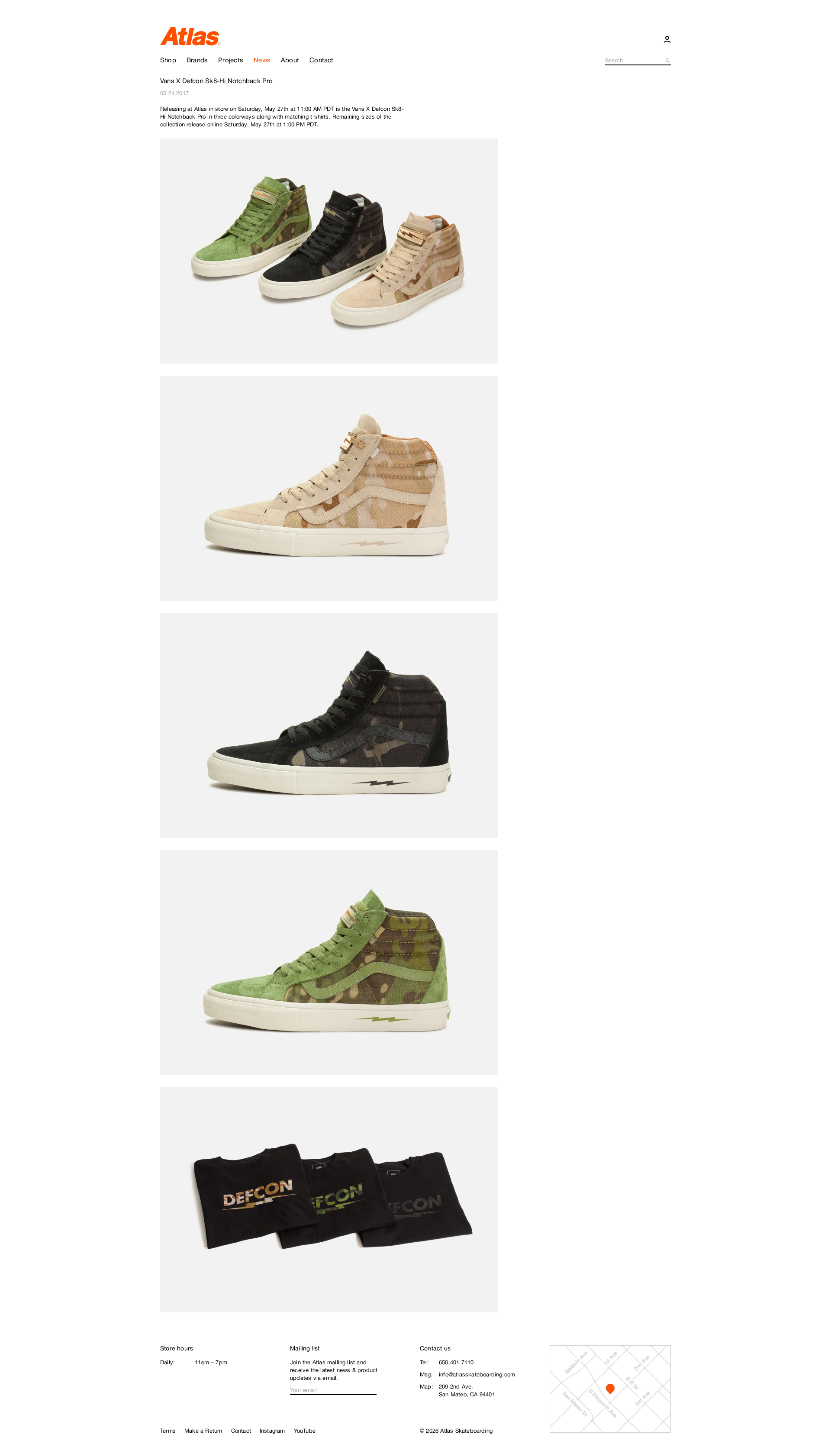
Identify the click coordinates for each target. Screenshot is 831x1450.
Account (667, 39)
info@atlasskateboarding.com (477, 1374)
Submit (668, 61)
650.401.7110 (456, 1362)
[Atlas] (191, 35)
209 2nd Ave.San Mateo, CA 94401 (467, 1390)
